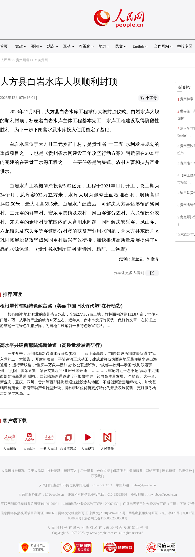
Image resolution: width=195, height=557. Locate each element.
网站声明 (152, 471)
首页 (4, 46)
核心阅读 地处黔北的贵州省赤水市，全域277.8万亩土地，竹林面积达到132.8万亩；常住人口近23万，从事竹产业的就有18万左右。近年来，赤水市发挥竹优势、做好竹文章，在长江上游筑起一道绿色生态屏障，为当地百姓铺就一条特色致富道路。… (79, 320)
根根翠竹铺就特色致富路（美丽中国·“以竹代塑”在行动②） (62, 305)
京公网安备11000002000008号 (105, 518)
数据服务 (136, 471)
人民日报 (9, 448)
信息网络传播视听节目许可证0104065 (27, 513)
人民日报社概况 (12, 471)
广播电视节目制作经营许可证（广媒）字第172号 (159, 504)
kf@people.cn (54, 494)
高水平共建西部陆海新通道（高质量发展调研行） (52, 345)
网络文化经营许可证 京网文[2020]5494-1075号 (92, 513)
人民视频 (87, 448)
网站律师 (169, 471)
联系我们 (97, 476)
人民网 (6, 60)
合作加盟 (103, 471)
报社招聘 (54, 471)
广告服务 (86, 471)
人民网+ (29, 448)
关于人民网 (36, 471)
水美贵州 (41, 60)
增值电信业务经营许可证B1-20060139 (90, 504)
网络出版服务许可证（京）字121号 (154, 513)
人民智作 (107, 448)
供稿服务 (119, 471)
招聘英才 (70, 471)
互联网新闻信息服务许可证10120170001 (30, 504)
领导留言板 (68, 448)
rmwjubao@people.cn (162, 494)
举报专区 (184, 46)
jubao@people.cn (144, 485)
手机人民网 (48, 448)
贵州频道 (22, 60)
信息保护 (185, 471)
